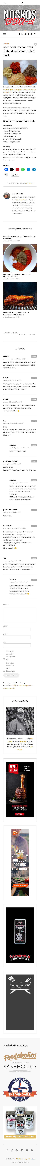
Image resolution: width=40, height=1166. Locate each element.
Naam (5, 626)
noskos (29, 183)
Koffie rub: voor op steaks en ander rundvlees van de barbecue (16, 313)
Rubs (7, 43)
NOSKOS (18, 1159)
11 (35, 44)
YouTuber (23, 741)
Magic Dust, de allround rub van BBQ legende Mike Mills (17, 275)
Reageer (34, 356)
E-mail (5, 634)
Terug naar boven (19, 1163)
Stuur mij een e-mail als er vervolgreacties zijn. (10, 655)
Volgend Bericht (27, 335)
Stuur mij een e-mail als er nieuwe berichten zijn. (10, 667)
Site (4, 642)
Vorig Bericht (11, 333)
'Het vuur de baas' (21, 200)
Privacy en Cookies (28, 1159)
